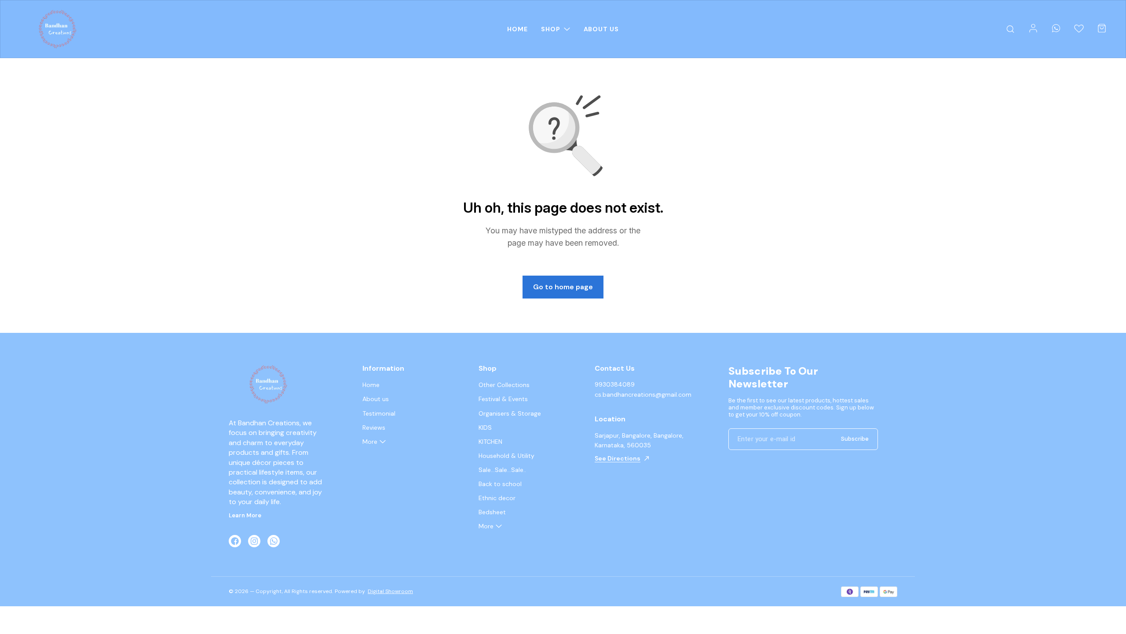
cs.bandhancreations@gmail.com (643, 394)
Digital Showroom (390, 591)
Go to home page (563, 286)
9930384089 (615, 384)
